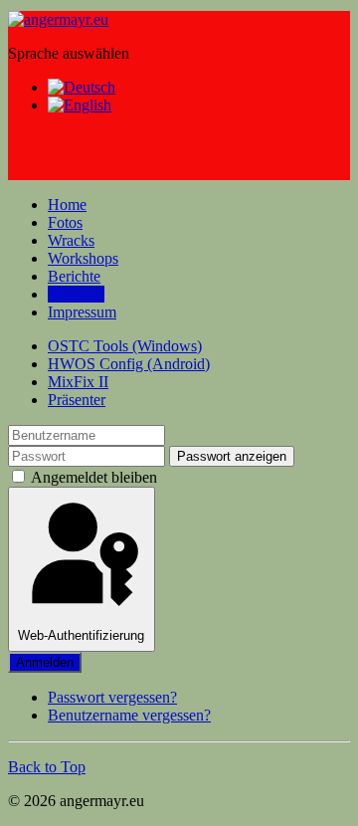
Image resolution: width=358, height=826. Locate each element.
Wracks (71, 240)
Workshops (83, 258)
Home (67, 204)
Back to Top (47, 766)
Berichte (74, 276)
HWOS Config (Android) (129, 363)
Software (76, 294)
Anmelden (45, 662)
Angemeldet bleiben (92, 477)
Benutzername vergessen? (129, 715)
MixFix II (78, 381)
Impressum (82, 312)
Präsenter (76, 399)
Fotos (65, 222)
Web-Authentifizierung (81, 635)
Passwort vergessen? (112, 697)
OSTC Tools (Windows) (125, 345)
